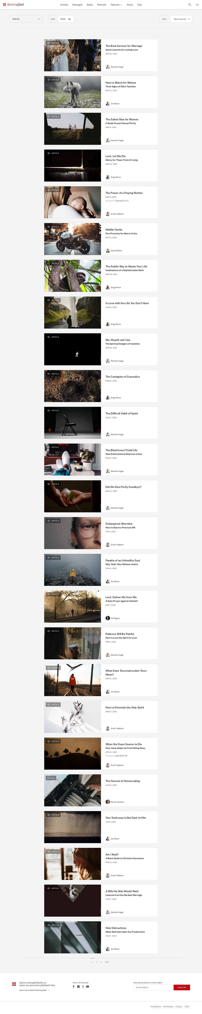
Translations (156, 1006)
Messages (77, 4)
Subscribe (182, 987)
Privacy (179, 1006)
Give (139, 4)
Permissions (168, 1006)
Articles (64, 4)
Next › (107, 962)
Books (90, 4)
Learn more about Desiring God (33, 990)
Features (115, 4)
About (130, 4)
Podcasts (102, 4)
